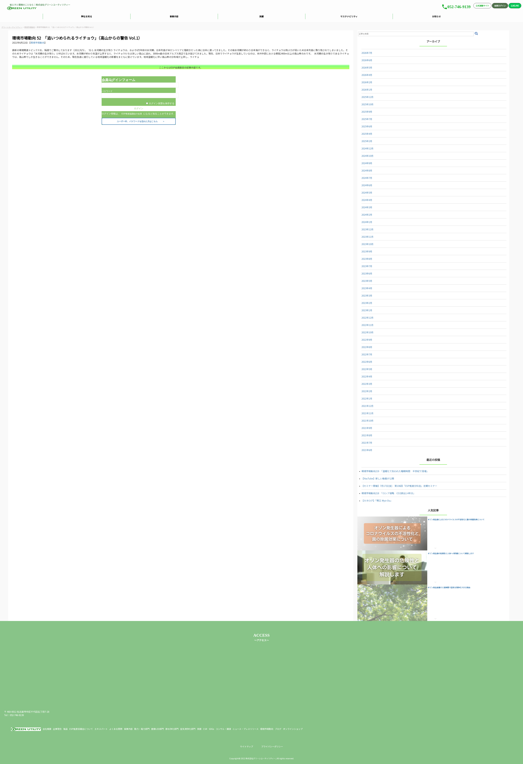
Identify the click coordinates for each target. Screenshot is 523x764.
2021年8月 (366, 435)
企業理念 (57, 728)
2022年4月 (366, 376)
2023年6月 (366, 273)
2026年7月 (366, 52)
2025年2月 (366, 141)
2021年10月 (367, 420)
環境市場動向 (37, 42)
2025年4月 (366, 133)
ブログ (278, 728)
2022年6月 (366, 361)
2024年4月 (366, 200)
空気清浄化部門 (187, 728)
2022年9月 (366, 339)
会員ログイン (500, 5)
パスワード (107, 91)
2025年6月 (366, 126)
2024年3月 (366, 207)
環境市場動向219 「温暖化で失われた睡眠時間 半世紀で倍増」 (395, 471)
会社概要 (47, 728)
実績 (261, 16)
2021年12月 (367, 406)
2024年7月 (366, 178)
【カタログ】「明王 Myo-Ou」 (377, 500)
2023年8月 (366, 258)
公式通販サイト (482, 5)
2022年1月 (366, 398)
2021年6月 (366, 450)
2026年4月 (366, 75)
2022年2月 (366, 391)
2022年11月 (367, 325)
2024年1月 (366, 222)
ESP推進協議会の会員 (131, 114)
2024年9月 (366, 163)
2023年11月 (367, 236)
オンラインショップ (293, 728)
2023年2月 (366, 303)
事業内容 (174, 16)
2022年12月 (367, 317)
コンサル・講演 (223, 728)
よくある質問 (115, 728)
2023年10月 (367, 244)
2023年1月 (366, 310)
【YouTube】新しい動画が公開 (377, 478)
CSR (205, 728)
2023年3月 (366, 295)
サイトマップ (246, 746)
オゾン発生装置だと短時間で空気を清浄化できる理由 (449, 587)
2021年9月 (366, 428)
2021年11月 (367, 413)
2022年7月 (366, 354)
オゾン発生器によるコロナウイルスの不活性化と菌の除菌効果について (456, 519)
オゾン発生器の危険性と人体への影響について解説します (451, 553)
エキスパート (101, 728)
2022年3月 (366, 383)
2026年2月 (366, 82)
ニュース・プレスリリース (246, 728)
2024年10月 (367, 155)
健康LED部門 (157, 728)
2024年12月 (367, 148)
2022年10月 (367, 332)
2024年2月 (366, 214)
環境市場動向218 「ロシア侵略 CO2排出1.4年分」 (388, 493)
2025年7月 (366, 119)
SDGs (211, 728)
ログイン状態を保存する (161, 103)
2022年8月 (366, 347)
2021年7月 (366, 442)
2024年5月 (366, 192)
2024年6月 (366, 185)
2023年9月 (366, 251)
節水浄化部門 (172, 728)
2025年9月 (366, 111)
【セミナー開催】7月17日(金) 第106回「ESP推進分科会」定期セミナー (399, 485)
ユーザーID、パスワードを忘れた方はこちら (139, 121)
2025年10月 (367, 104)
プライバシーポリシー (272, 746)
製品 (65, 728)
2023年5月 (366, 280)
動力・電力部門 (142, 728)
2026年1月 (366, 89)
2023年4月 (366, 288)
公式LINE (515, 5)
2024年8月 (366, 170)
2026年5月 (366, 67)
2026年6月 (366, 60)
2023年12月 (367, 229)
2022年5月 (366, 369)
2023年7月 (366, 266)
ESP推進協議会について (81, 728)
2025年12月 (367, 97)
